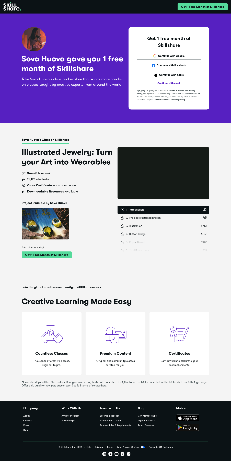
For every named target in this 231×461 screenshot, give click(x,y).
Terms (110, 447)
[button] (203, 6)
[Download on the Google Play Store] (192, 427)
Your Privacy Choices (128, 447)
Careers (27, 420)
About (26, 416)
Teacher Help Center (110, 420)
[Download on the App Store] (192, 418)
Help (88, 447)
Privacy (99, 447)
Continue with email (168, 83)
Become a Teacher (109, 416)
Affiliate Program (70, 416)
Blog (25, 430)
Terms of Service (177, 91)
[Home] (12, 7)
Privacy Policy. (178, 100)
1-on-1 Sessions (146, 425)
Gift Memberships (147, 416)
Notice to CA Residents (161, 447)
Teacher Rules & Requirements (115, 425)
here (103, 385)
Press (26, 425)
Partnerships (68, 420)
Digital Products (146, 420)
